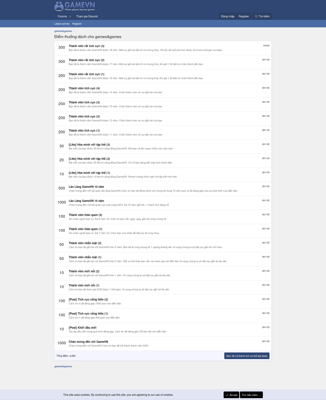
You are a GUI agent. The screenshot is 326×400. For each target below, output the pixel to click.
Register (77, 23)
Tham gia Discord (87, 16)
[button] (70, 16)
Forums (62, 16)
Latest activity (62, 23)
